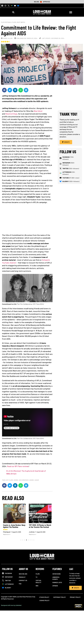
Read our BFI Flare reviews (18, 466)
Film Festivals (6, 22)
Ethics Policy (44, 597)
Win (37, 586)
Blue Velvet (38, 111)
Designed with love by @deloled (11, 605)
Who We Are (23, 574)
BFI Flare (9, 480)
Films (14, 22)
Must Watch (21, 22)
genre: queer (34, 480)
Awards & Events (55, 578)
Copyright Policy (59, 597)
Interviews (56, 574)
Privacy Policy (75, 597)
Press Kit (22, 577)
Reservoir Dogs (11, 114)
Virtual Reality (38, 581)
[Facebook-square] (2, 6)
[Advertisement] (27, 219)
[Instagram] (5, 6)
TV (36, 577)
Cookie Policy (44, 600)
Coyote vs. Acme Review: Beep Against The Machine (14, 526)
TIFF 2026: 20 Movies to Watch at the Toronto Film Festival (40, 526)
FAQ (20, 584)
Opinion (55, 586)
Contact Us (23, 580)
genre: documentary (21, 480)
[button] (13, 12)
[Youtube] (15, 6)
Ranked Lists (57, 582)
